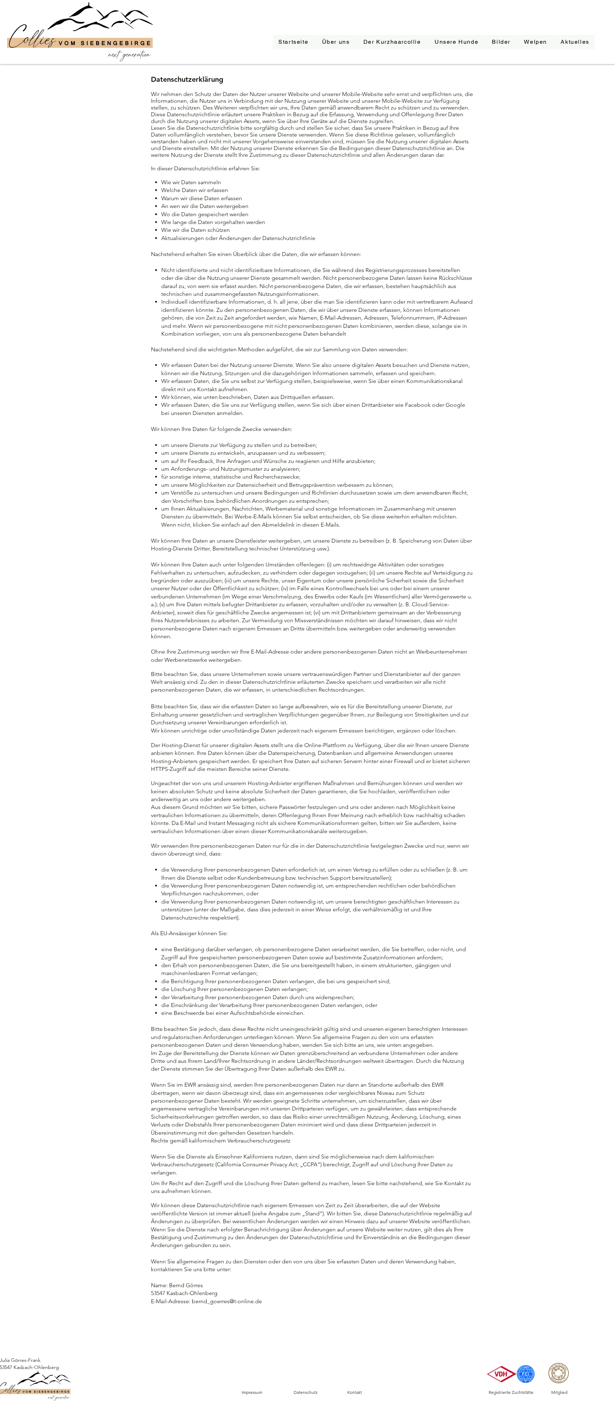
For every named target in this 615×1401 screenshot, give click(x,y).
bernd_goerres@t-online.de (227, 1301)
